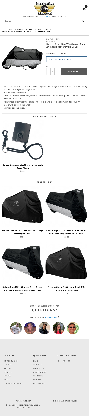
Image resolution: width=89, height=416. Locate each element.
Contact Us (38, 368)
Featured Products (13, 383)
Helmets (8, 372)
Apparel (7, 376)
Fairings (8, 365)
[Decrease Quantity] (48, 71)
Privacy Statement (23, 401)
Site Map (37, 379)
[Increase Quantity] (57, 71)
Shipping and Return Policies (65, 401)
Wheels (7, 379)
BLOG (35, 361)
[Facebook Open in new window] (59, 362)
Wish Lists (38, 376)
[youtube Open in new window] (70, 362)
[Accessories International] (44, 8)
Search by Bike (11, 361)
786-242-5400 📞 (52, 317)
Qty (47, 66)
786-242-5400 (44, 17)
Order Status (39, 372)
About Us (37, 365)
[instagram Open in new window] (65, 362)
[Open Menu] (4, 8)
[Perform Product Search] (83, 21)
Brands (7, 368)
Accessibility (39, 383)
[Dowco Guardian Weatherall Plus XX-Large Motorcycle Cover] (22, 59)
